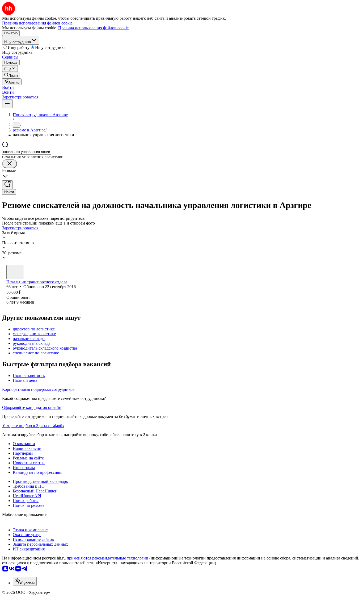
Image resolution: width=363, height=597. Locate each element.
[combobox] (26, 152)
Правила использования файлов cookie (93, 28)
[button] (8, 87)
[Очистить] (9, 163)
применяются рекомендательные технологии (107, 558)
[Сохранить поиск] (7, 184)
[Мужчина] (14, 272)
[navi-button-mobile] (7, 104)
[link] (11, 75)
